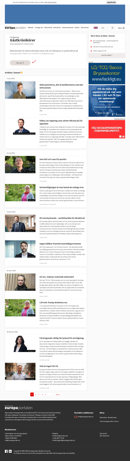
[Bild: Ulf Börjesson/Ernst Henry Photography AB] (20, 126)
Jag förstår (111, 2)
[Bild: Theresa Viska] (20, 90)
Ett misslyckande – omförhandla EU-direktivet (62, 218)
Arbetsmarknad (67, 27)
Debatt (77, 27)
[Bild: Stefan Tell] (20, 343)
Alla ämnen (85, 27)
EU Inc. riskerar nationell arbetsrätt (57, 276)
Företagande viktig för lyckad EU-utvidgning (62, 338)
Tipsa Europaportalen (106, 421)
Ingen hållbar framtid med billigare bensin (60, 243)
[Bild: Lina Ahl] (20, 192)
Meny (120, 28)
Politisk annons (119, 119)
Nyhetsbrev (103, 417)
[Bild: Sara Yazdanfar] (20, 371)
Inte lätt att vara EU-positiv (53, 159)
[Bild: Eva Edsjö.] (20, 249)
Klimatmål (48, 27)
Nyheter (31, 27)
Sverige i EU (39, 27)
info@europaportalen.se (85, 417)
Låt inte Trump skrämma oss (53, 302)
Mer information (50, 2)
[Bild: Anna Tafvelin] (20, 282)
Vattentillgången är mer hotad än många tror (62, 187)
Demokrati (57, 27)
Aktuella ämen (112, 417)
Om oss (116, 421)
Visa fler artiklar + (106, 55)
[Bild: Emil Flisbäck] (20, 164)
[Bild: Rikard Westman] (20, 223)
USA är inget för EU (49, 366)
